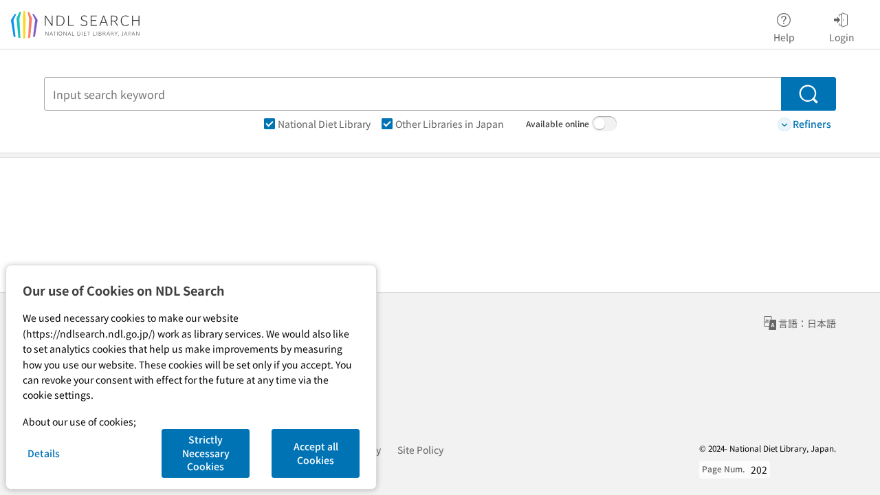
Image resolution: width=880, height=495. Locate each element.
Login (842, 36)
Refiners (812, 124)
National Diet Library (324, 124)
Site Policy (420, 449)
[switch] (604, 123)
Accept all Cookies (316, 453)
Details (44, 453)
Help (784, 36)
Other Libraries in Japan (449, 124)
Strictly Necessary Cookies (206, 452)
